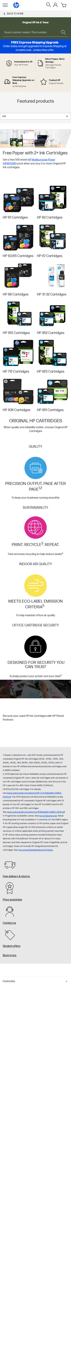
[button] (35, 981)
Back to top (9, 955)
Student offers (11, 946)
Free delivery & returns (16, 876)
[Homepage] (16, 5)
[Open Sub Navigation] (5, 5)
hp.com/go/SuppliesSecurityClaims (36, 850)
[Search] (48, 5)
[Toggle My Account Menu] (55, 4)
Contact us (9, 923)
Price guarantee (12, 899)
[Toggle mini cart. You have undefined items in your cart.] (63, 5)
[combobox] (35, 116)
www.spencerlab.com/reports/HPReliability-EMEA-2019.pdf (36, 812)
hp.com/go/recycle (48, 815)
